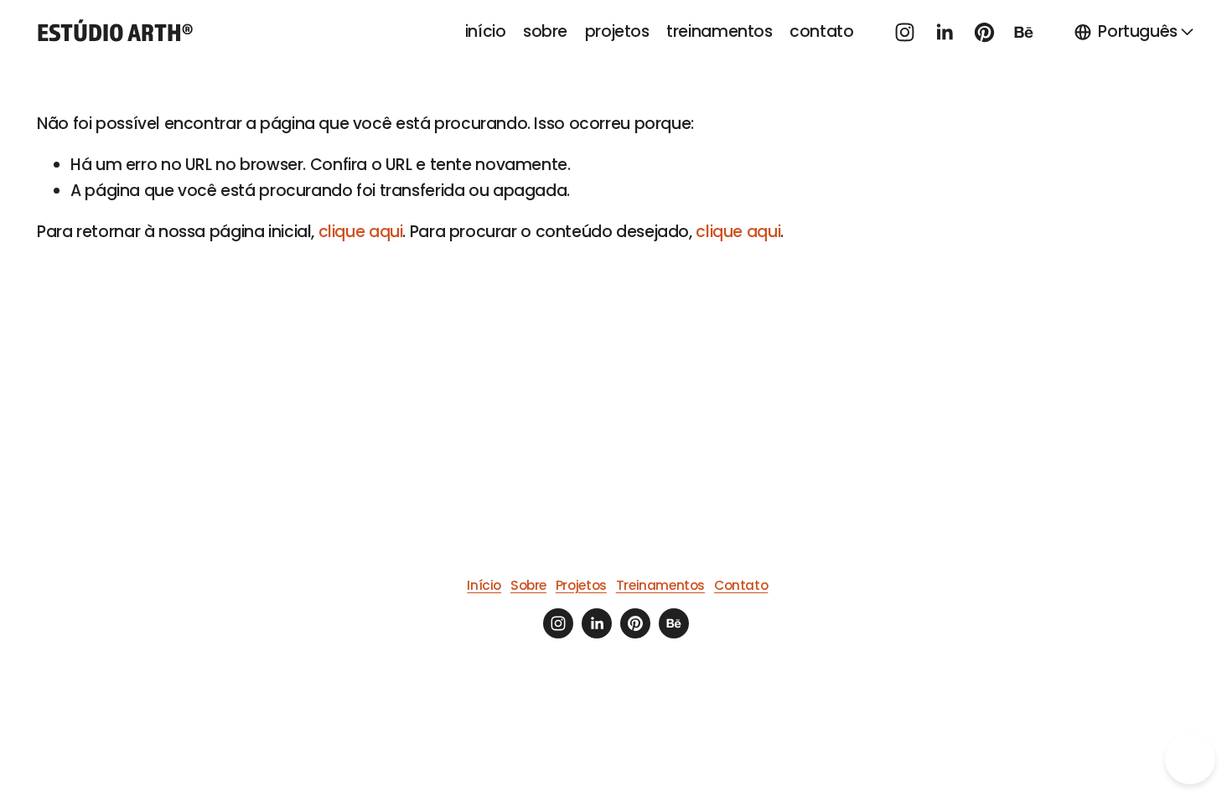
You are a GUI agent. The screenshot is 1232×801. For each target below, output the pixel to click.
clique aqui (360, 231)
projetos (617, 31)
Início (484, 585)
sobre (545, 31)
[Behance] (1023, 32)
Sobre (528, 585)
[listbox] (1134, 32)
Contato (741, 585)
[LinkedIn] (944, 32)
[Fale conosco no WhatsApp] (1190, 759)
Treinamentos (660, 585)
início (485, 31)
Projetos (581, 585)
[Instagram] (904, 32)
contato (821, 31)
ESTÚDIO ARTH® (115, 32)
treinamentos (719, 31)
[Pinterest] (984, 32)
